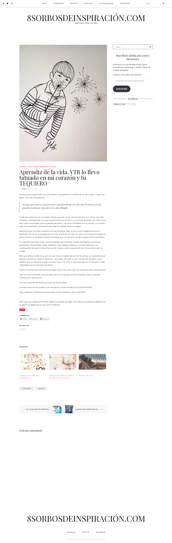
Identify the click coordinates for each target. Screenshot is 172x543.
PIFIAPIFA (74, 3)
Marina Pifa (44, 167)
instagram (100, 532)
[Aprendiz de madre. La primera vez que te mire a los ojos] (62, 362)
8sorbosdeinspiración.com (86, 17)
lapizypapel (26, 388)
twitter (85, 532)
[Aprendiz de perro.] (92, 362)
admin (24, 189)
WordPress (80, 539)
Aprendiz (23, 167)
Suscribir (121, 89)
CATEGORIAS (125, 3)
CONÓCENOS (58, 3)
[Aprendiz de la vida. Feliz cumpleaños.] (33, 362)
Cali (93, 539)
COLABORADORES (106, 3)
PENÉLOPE (88, 3)
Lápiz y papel (33, 167)
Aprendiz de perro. (86, 375)
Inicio (44, 3)
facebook (71, 532)
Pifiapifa (41, 388)
